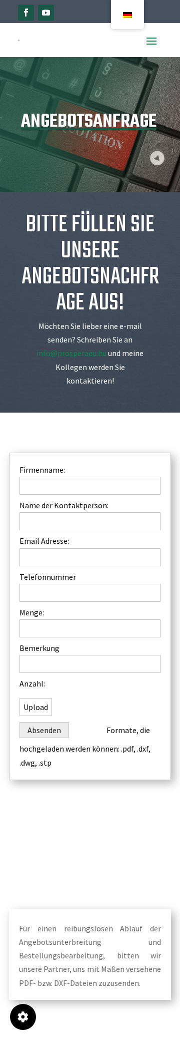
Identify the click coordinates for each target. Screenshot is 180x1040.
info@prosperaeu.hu (71, 353)
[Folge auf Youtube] (46, 13)
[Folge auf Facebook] (26, 13)
